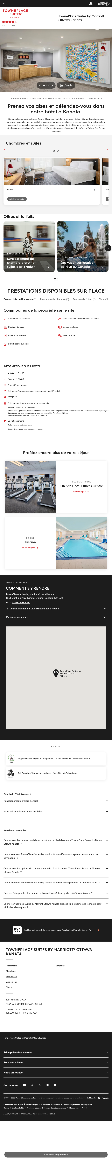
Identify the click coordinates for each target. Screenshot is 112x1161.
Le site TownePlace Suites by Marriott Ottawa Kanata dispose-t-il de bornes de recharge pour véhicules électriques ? (52, 905)
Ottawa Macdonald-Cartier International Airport (34, 608)
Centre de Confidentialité (14, 1108)
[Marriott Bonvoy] (102, 3)
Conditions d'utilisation (50, 1104)
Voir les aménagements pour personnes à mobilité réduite (34, 391)
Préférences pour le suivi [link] (13, 1104)
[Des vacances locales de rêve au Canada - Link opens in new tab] (82, 246)
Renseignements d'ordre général (21, 800)
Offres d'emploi (32, 1104)
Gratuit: (19, 1009)
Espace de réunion (17, 335)
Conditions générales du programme (77, 1104)
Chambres (10, 971)
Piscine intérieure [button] (16, 327)
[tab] (20, 299)
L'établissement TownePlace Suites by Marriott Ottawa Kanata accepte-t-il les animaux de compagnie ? (51, 856)
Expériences (11, 976)
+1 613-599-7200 (21, 602)
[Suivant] (104, 150)
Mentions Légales (34, 1108)
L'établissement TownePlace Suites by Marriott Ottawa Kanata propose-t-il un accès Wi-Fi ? (52, 882)
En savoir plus (79, 491)
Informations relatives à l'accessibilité (23, 811)
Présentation (12, 966)
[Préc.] (8, 150)
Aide (83, 1108)
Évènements (11, 982)
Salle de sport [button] (69, 335)
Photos (9, 987)
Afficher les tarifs (16, 199)
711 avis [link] (11, 25)
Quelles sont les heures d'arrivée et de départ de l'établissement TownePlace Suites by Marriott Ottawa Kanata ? (53, 842)
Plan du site (74, 1108)
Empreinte (60, 966)
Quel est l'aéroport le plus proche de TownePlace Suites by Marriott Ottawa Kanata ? (48, 893)
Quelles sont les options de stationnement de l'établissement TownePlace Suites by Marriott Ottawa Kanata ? (52, 870)
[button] (91, 3)
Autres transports (19, 617)
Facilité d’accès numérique (55, 1108)
